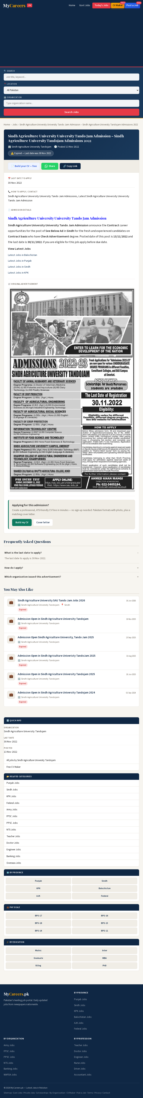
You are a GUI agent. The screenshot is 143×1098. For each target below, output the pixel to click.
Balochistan (105, 888)
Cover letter (43, 522)
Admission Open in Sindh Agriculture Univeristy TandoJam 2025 (57, 656)
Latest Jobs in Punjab (20, 261)
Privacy (97, 1092)
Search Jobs (71, 112)
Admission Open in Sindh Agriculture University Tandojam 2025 (56, 674)
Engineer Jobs (14, 849)
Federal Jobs (13, 803)
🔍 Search (9, 71)
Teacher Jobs (13, 836)
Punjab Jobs (13, 783)
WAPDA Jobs (10, 1074)
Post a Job (133, 5)
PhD (105, 965)
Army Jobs (12, 809)
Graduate (38, 958)
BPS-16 (104, 915)
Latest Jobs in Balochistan (22, 255)
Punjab (38, 881)
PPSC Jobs (12, 823)
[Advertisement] (71, 39)
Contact (106, 1092)
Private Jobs (29, 1092)
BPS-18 (38, 923)
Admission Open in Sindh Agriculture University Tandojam (53, 619)
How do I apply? (13, 568)
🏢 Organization (13, 97)
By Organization (57, 1092)
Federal (104, 896)
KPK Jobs (11, 796)
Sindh (104, 881)
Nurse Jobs (79, 1063)
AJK (38, 896)
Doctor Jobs (13, 843)
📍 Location (10, 84)
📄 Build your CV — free (24, 166)
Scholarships (42, 1092)
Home (72, 5)
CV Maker (118, 5)
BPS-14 (38, 930)
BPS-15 (104, 923)
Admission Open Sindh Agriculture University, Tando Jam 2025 (56, 637)
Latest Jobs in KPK (18, 273)
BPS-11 (104, 930)
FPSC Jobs (12, 816)
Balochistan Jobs (82, 1017)
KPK (38, 888)
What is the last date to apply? (23, 553)
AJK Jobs (78, 1023)
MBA (104, 958)
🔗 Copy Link (70, 166)
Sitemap (8, 1092)
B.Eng (38, 965)
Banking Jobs (13, 856)
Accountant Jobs (82, 1074)
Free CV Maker (13, 767)
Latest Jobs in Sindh (19, 267)
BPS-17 (38, 915)
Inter (104, 950)
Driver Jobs (79, 1068)
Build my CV (21, 522)
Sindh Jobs (12, 789)
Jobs (14, 124)
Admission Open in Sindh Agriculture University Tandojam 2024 (56, 693)
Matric (38, 950)
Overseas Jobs (14, 863)
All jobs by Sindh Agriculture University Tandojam (31, 760)
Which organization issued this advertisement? (32, 577)
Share (52, 166)
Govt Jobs (84, 5)
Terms (90, 1092)
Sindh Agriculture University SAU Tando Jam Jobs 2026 (51, 600)
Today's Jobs (101, 5)
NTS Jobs (11, 829)
